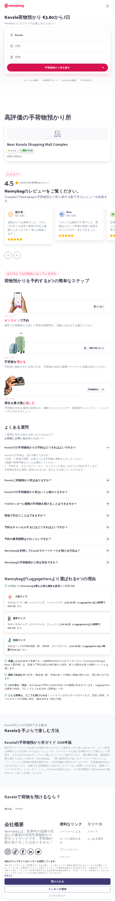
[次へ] (17, 255)
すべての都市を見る (70, 840)
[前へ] (8, 255)
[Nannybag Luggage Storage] (17, 5)
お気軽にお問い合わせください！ (24, 438)
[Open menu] (108, 6)
